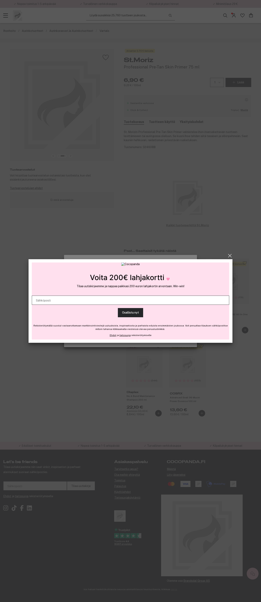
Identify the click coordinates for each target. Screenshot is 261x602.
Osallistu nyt (130, 312)
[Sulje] (229, 256)
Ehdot (113, 335)
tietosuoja (125, 335)
